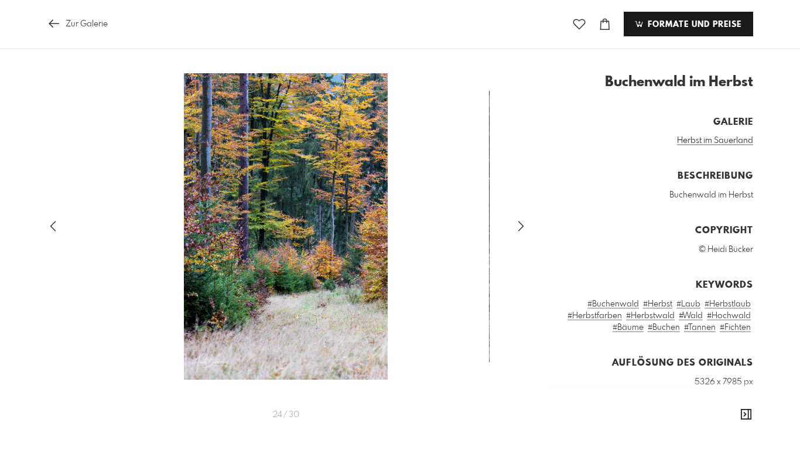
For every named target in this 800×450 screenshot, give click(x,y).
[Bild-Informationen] (746, 415)
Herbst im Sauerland (715, 141)
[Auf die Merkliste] (579, 24)
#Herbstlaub (728, 304)
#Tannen (700, 327)
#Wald (691, 316)
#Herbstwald (650, 316)
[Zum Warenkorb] (605, 24)
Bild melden (733, 434)
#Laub (688, 304)
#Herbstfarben (594, 316)
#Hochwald (729, 316)
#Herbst (657, 304)
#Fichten (735, 327)
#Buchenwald (613, 304)
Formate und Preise (693, 25)
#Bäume (628, 327)
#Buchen (664, 327)
